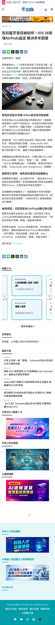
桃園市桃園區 (21, 279)
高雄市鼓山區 (21, 303)
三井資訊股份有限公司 (24, 289)
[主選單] (3, 10)
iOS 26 (16, 64)
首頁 (6, 26)
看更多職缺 (27, 326)
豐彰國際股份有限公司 (24, 313)
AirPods (15, 74)
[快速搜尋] (52, 10)
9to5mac (18, 243)
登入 (18, 341)
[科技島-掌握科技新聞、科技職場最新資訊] (27, 9)
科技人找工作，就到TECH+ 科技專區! (26, 2)
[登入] (46, 10)
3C (10, 26)
